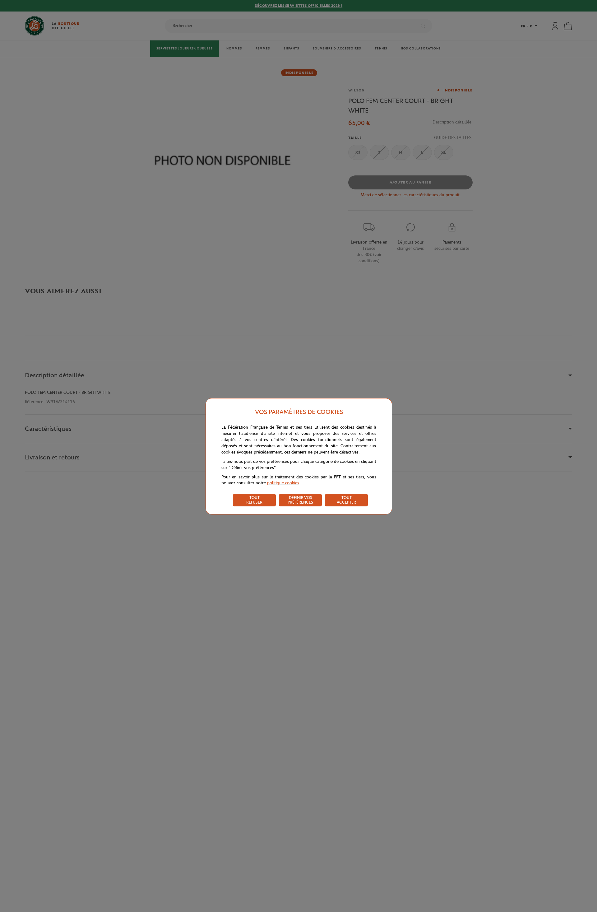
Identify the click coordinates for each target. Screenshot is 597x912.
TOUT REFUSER (254, 500)
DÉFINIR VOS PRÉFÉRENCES (300, 500)
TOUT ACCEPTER (346, 500)
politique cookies (283, 483)
